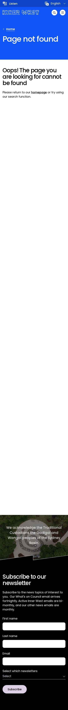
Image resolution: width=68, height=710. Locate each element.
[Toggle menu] (62, 12)
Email (6, 653)
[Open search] (54, 12)
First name (10, 618)
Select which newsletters (20, 671)
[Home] (21, 12)
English (55, 3)
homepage (39, 92)
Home (10, 29)
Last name (10, 636)
